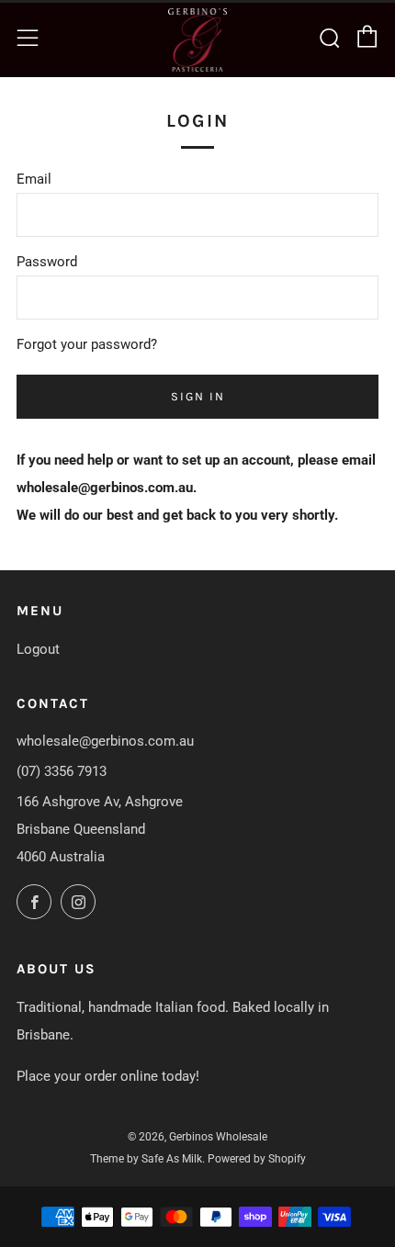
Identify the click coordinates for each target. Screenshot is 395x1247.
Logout (38, 649)
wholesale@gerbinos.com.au (105, 741)
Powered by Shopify (257, 1158)
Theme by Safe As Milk (146, 1158)
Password (47, 261)
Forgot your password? (87, 344)
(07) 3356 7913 (62, 771)
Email (34, 179)
